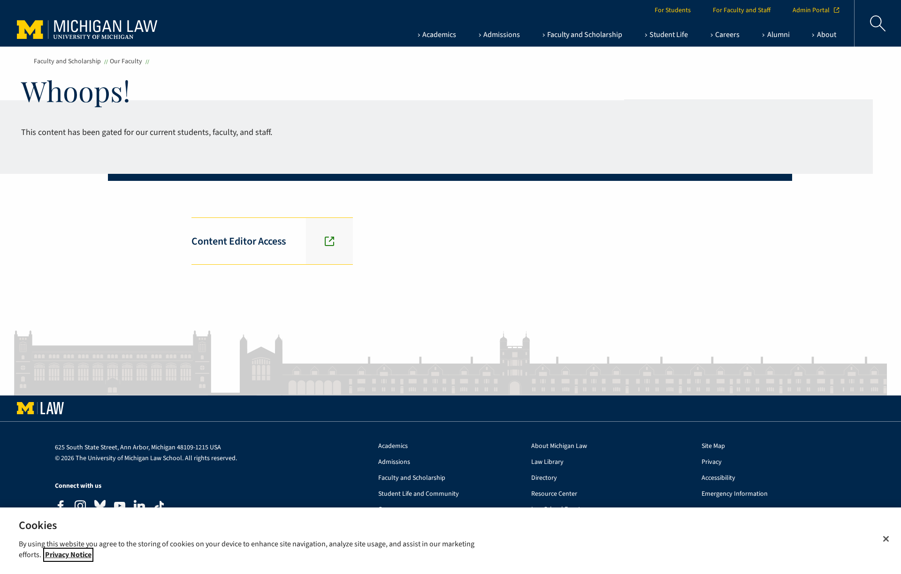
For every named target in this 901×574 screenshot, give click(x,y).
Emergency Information (735, 494)
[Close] (886, 539)
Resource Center (554, 494)
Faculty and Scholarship (67, 61)
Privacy (712, 462)
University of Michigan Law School (89, 23)
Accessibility (718, 478)
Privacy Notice (68, 555)
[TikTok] (159, 506)
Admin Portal (811, 10)
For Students (673, 10)
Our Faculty (126, 61)
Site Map (713, 446)
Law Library (547, 462)
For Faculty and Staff (742, 10)
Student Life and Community (418, 494)
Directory (544, 478)
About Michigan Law (559, 446)
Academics (393, 446)
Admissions (394, 462)
